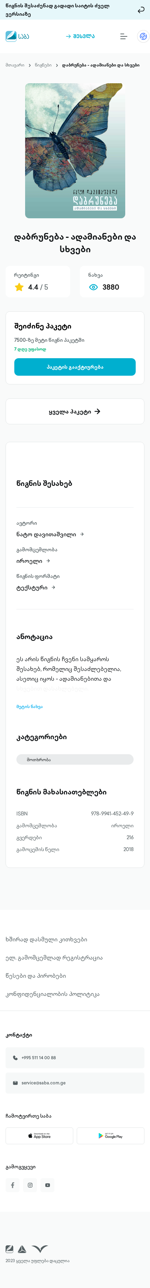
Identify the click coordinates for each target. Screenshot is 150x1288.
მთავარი (15, 65)
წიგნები (43, 65)
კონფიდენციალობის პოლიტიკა (53, 994)
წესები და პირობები (36, 975)
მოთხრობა (39, 760)
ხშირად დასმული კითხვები (46, 939)
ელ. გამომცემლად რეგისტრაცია (54, 957)
